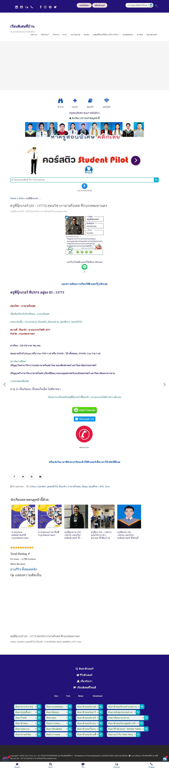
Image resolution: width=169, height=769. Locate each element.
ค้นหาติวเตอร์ (152, 35)
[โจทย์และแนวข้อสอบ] (164, 759)
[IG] (45, 7)
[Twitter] (55, 7)
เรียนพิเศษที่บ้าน (22, 26)
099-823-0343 (107, 756)
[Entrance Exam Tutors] (90, 100)
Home (13, 198)
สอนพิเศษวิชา (128, 35)
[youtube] (21, 7)
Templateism (79, 756)
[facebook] (41, 7)
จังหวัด (86, 35)
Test (68, 696)
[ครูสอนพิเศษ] (84, 142)
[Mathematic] (75, 100)
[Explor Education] (60, 100)
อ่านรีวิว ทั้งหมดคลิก (23, 569)
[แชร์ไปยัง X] (23, 476)
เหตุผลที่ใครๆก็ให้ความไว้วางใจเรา (106, 35)
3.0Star (32, 486)
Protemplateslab (92, 756)
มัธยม (84, 486)
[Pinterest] (50, 7)
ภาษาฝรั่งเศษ (74, 486)
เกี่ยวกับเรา (45, 35)
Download (97, 696)
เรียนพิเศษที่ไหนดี (86, 687)
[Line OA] (26, 7)
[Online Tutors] (106, 100)
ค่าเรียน (140, 35)
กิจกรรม (56, 35)
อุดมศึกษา (93, 486)
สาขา (65, 35)
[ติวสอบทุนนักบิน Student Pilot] (84, 174)
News (80, 696)
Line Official (135, 756)
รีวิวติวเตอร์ (85, 675)
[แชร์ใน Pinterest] (32, 476)
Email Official (122, 756)
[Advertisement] (84, 65)
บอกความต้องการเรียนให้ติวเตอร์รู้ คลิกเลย (84, 284)
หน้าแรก (34, 35)
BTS (102, 486)
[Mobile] (32, 7)
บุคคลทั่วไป (52, 486)
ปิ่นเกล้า (63, 486)
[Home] (16, 7)
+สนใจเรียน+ (84, 5)
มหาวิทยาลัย (75, 35)
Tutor (21, 198)
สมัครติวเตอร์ (100, 5)
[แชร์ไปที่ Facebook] (14, 476)
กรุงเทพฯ (41, 486)
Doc (56, 696)
